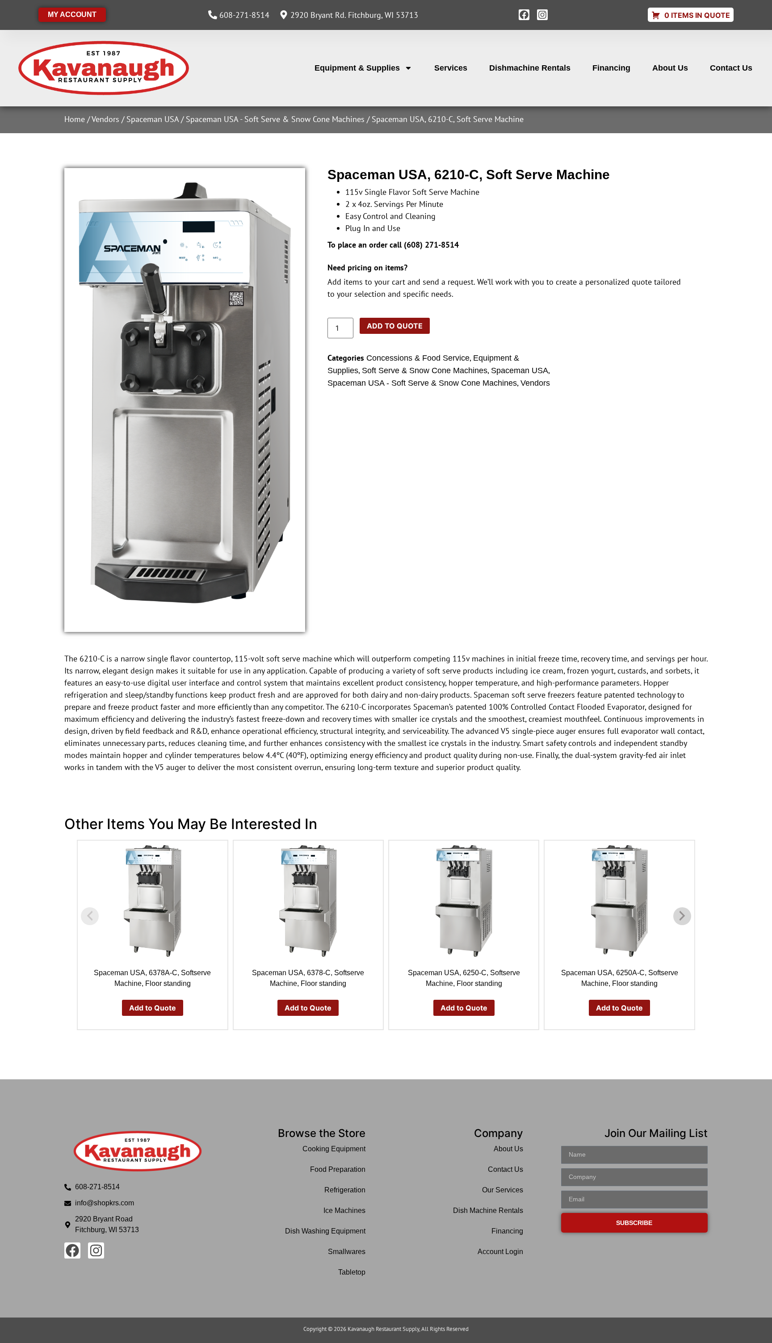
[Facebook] (524, 14)
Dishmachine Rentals (530, 67)
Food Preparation (337, 1169)
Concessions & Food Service (418, 358)
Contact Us (731, 67)
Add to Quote (395, 325)
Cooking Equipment (333, 1149)
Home (74, 119)
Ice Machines (344, 1210)
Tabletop (351, 1272)
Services (450, 67)
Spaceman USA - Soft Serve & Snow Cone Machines (275, 119)
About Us (670, 67)
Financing (611, 67)
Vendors (105, 119)
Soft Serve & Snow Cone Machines (424, 370)
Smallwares (346, 1251)
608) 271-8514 (433, 245)
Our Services (502, 1190)
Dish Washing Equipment (325, 1231)
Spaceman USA (152, 119)
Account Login (500, 1251)
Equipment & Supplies (357, 67)
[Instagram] (542, 14)
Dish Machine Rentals (488, 1210)
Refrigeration (344, 1190)
